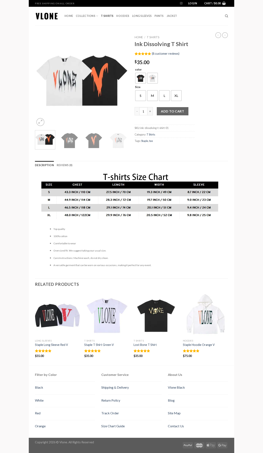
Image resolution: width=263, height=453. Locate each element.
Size (138, 87)
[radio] (140, 78)
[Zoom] (40, 122)
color (138, 69)
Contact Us (176, 426)
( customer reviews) (165, 53)
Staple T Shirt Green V (99, 344)
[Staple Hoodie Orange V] (205, 314)
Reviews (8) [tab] (65, 165)
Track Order (110, 413)
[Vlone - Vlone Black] (46, 16)
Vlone (63, 442)
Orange (40, 426)
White (39, 400)
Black (39, 387)
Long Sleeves (142, 15)
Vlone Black (176, 387)
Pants (159, 15)
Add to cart (172, 111)
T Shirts (107, 15)
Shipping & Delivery (115, 387)
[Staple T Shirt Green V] (106, 314)
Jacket (172, 15)
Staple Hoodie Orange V (199, 344)
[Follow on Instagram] (181, 3)
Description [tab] (44, 165)
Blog (171, 400)
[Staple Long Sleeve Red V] (57, 314)
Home (69, 15)
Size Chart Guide (113, 426)
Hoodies (122, 15)
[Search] (226, 16)
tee (151, 141)
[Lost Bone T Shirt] (156, 314)
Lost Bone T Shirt (145, 344)
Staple (144, 141)
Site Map (174, 413)
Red (37, 413)
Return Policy (110, 400)
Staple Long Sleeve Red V (51, 344)
